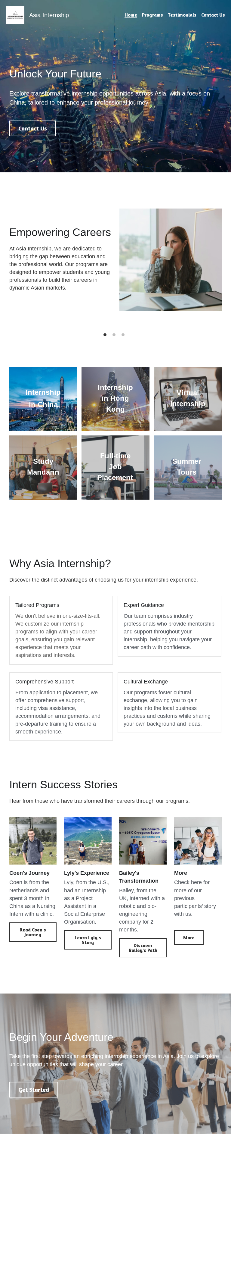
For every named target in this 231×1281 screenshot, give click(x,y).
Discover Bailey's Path (143, 947)
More (189, 937)
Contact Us (32, 128)
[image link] (15, 14)
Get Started (33, 1089)
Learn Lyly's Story (88, 939)
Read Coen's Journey (33, 932)
